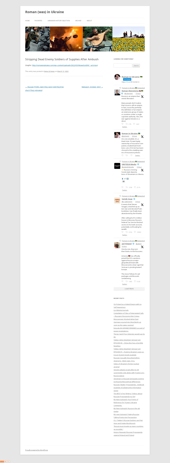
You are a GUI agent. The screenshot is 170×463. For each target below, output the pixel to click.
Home (27, 21)
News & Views (49, 71)
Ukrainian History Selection (59, 21)
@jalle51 (139, 244)
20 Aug (134, 136)
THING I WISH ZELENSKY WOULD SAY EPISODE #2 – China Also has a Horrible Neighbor (128, 343)
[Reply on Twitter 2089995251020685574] (123, 232)
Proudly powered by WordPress (36, 450)
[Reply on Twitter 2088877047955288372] (123, 281)
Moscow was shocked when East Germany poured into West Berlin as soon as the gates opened (127, 322)
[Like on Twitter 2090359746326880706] (132, 155)
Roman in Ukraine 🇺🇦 (131, 133)
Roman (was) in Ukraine (44, 12)
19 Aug (138, 94)
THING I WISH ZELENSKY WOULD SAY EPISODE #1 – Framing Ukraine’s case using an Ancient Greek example (129, 352)
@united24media (128, 167)
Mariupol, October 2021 (92, 87)
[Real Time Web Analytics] (5, 462)
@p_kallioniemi (127, 202)
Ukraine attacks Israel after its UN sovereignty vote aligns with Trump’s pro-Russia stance (129, 373)
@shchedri (125, 136)
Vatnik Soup (127, 199)
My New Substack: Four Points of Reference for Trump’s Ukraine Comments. (126, 402)
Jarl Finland (127, 244)
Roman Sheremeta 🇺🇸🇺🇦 (132, 91)
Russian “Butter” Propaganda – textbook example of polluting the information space (129, 388)
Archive (78, 21)
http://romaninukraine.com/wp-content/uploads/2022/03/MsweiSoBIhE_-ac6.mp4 (65, 65)
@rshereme (128, 94)
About (89, 21)
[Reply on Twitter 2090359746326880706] (123, 155)
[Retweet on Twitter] (120, 88)
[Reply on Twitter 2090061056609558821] (123, 124)
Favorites (38, 21)
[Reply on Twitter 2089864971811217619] (123, 187)
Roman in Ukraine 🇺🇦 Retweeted (133, 88)
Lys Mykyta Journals (121, 310)
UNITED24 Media (129, 164)
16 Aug (124, 246)
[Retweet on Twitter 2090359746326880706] (127, 155)
